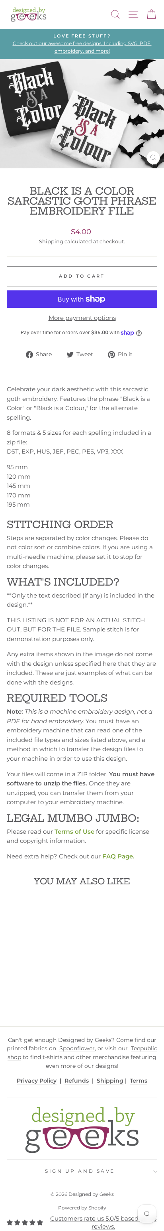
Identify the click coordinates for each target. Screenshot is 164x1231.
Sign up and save (80, 1171)
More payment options (82, 318)
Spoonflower (77, 1048)
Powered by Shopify (82, 1208)
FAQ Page (117, 856)
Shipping (51, 242)
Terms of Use (74, 831)
